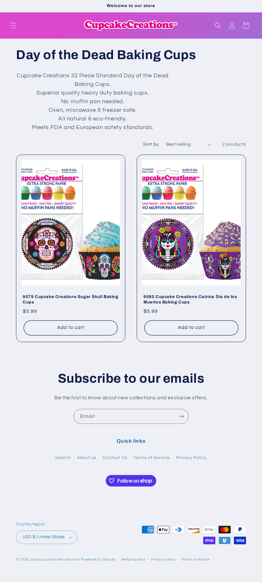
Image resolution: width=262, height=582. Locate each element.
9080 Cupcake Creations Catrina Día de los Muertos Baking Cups (190, 299)
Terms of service (195, 559)
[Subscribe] (181, 416)
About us (86, 458)
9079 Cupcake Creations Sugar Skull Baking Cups (71, 299)
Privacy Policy (191, 458)
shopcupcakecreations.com (55, 559)
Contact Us (115, 458)
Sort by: (151, 144)
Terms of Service (151, 458)
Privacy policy (163, 559)
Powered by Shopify (98, 559)
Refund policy (133, 559)
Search (63, 458)
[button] (13, 26)
